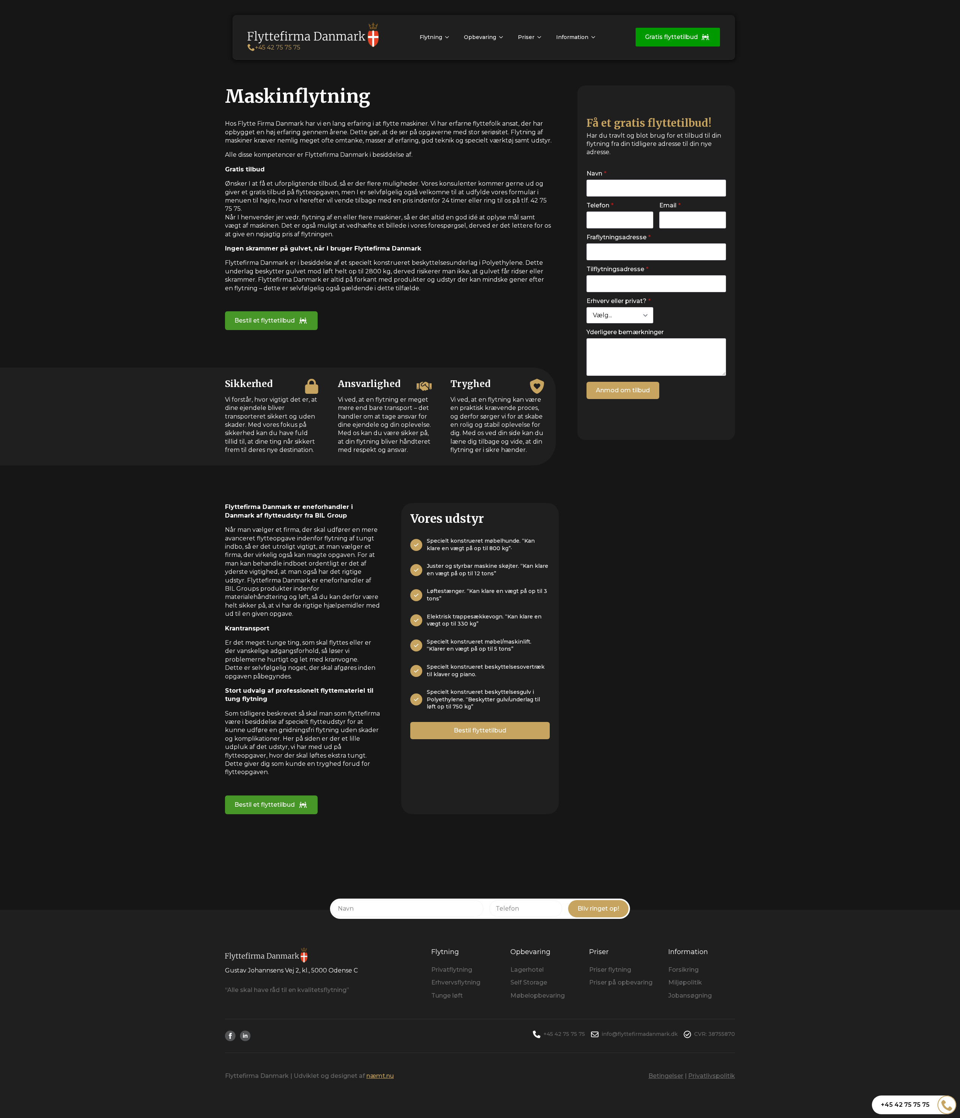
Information (572, 37)
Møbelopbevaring (537, 995)
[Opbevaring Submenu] (503, 37)
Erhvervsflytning (455, 982)
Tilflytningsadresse (617, 269)
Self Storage (528, 982)
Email (670, 206)
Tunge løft (447, 995)
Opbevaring (480, 37)
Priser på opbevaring (620, 982)
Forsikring (683, 969)
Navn (596, 174)
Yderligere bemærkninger (625, 332)
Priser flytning (610, 969)
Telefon (600, 206)
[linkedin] (245, 1036)
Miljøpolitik (685, 982)
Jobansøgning (690, 995)
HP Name (595, 101)
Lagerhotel (527, 969)
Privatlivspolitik (711, 1075)
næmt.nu (380, 1075)
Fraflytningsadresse (618, 237)
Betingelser (665, 1075)
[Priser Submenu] (541, 37)
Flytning (431, 37)
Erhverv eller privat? (618, 301)
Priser (526, 37)
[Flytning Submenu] (449, 37)
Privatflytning (451, 969)
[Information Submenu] (595, 37)
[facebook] (230, 1036)
